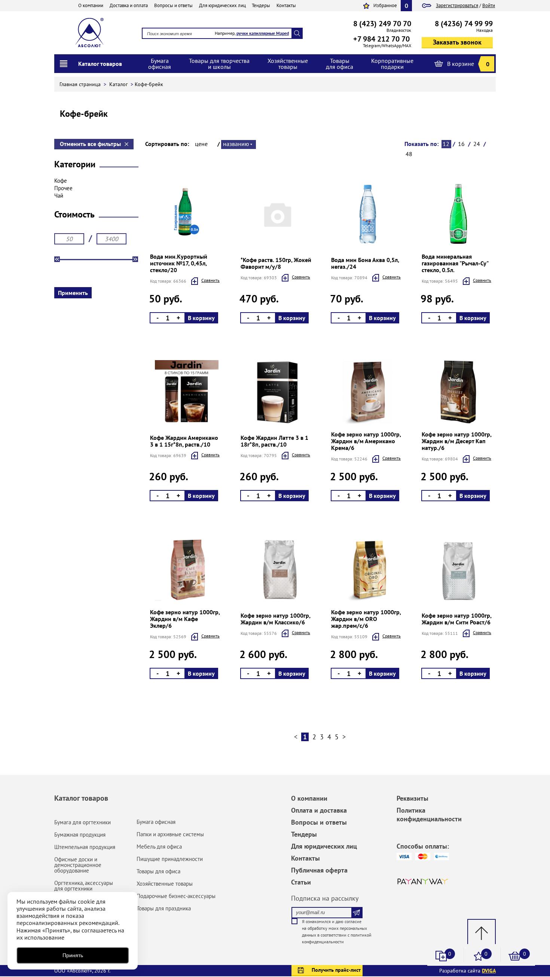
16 (461, 143)
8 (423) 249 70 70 (382, 23)
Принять (72, 955)
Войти (488, 5)
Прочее (63, 188)
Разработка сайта (467, 970)
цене (201, 143)
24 (476, 143)
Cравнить (210, 280)
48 (409, 154)
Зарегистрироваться (457, 5)
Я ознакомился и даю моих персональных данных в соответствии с (337, 931)
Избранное (385, 5)
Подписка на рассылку (324, 898)
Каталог (119, 84)
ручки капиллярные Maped (262, 33)
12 (446, 143)
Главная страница (80, 84)
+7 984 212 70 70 (381, 39)
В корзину (201, 318)
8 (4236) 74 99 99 (464, 23)
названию (236, 143)
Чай (58, 195)
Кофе (60, 180)
